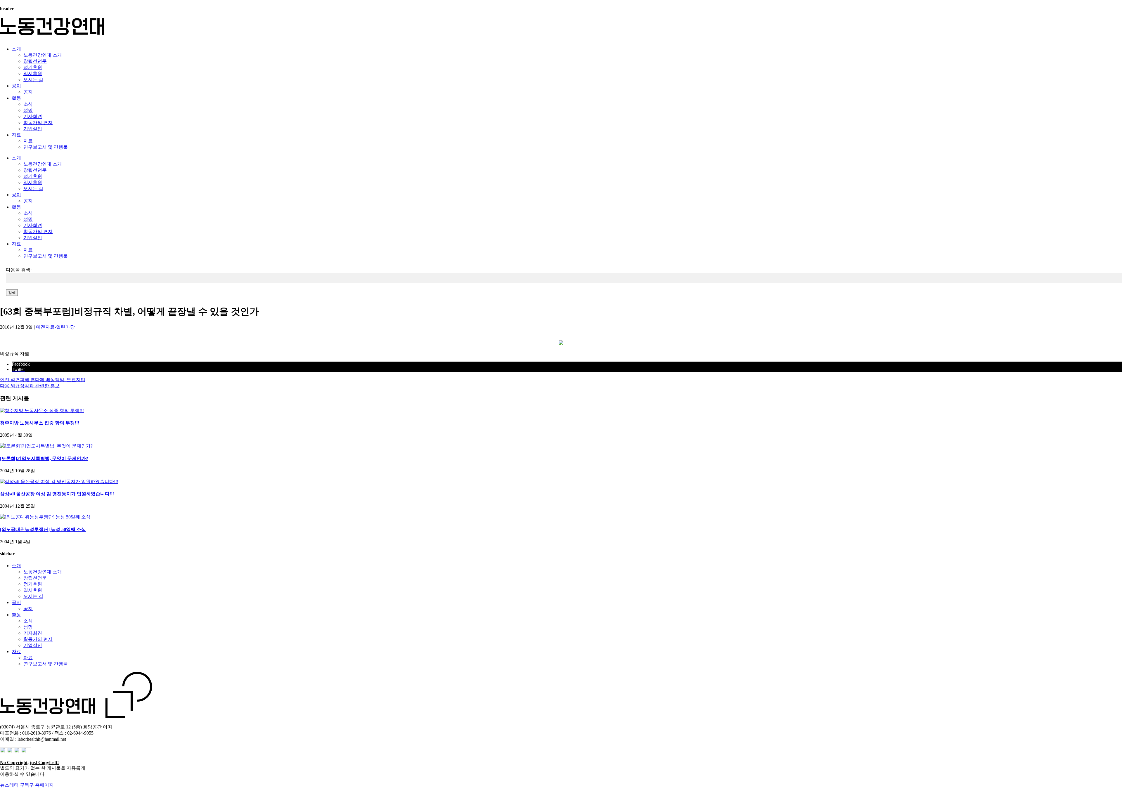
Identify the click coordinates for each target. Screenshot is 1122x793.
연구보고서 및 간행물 (45, 147)
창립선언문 (35, 61)
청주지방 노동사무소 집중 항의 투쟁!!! (39, 422)
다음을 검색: (19, 269)
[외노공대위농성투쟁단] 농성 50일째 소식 (43, 529)
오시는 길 (33, 79)
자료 (16, 134)
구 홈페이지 (41, 784)
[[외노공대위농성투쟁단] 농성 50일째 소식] (45, 516)
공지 (16, 85)
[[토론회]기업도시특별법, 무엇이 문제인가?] (46, 445)
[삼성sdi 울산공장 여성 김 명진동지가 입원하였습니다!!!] (59, 481)
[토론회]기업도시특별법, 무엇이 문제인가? (44, 458)
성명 (28, 110)
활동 (16, 98)
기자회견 (32, 116)
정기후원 (32, 67)
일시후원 (32, 73)
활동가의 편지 (38, 122)
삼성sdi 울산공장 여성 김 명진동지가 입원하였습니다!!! (57, 493)
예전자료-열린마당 (55, 327)
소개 (16, 48)
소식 (28, 104)
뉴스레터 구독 (14, 784)
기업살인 (32, 128)
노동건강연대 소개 (42, 55)
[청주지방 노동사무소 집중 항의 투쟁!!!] (42, 410)
